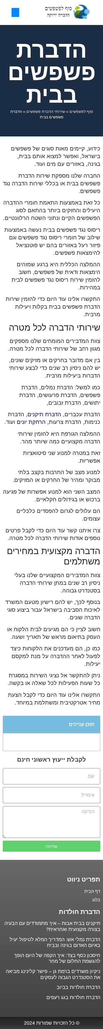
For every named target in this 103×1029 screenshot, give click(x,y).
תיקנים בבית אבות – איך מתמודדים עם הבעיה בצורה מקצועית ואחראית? (52, 926)
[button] (15, 12)
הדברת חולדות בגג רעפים (73, 997)
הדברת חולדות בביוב (78, 987)
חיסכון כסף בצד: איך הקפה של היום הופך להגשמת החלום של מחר (57, 958)
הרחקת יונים (31, 422)
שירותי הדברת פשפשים (45, 112)
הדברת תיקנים (44, 414)
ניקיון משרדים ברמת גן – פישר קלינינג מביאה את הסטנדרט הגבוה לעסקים (53, 974)
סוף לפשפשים (81, 112)
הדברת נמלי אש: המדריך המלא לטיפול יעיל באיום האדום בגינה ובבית (55, 942)
